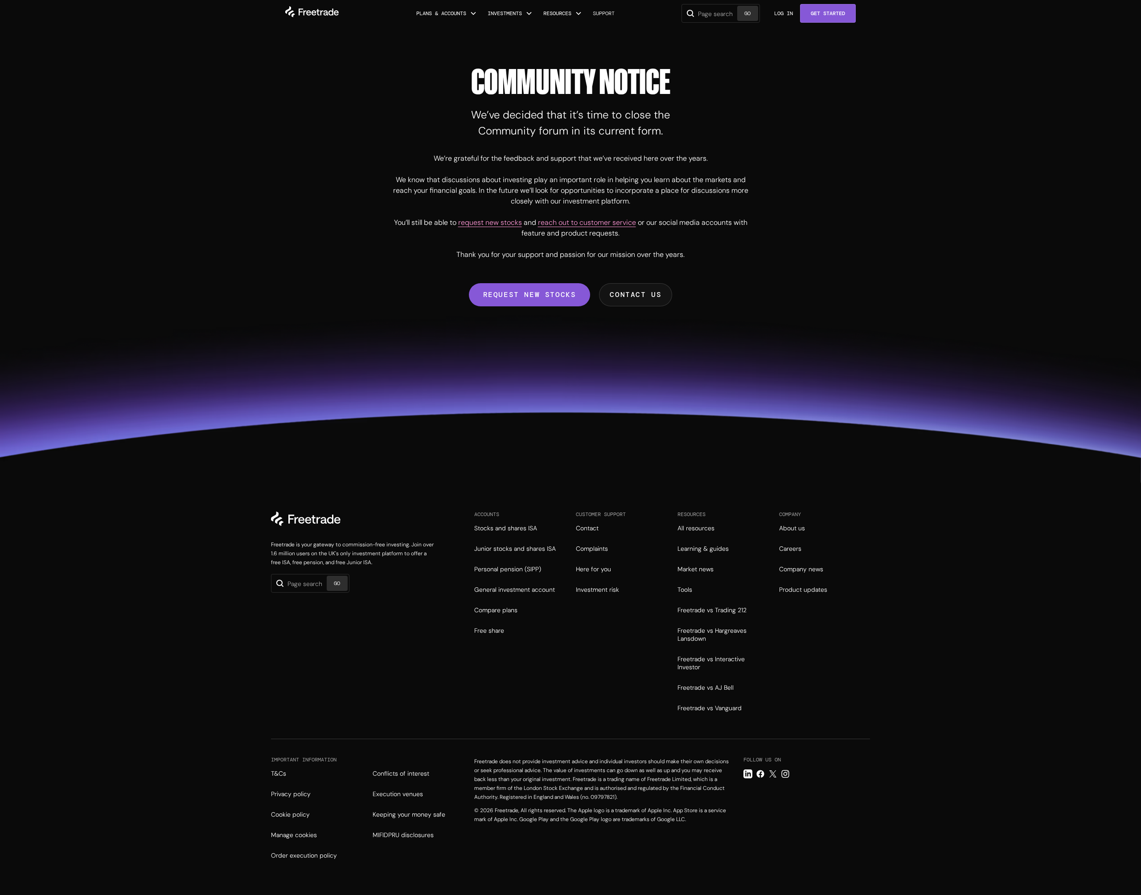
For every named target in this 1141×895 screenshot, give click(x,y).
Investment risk (597, 590)
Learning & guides (703, 549)
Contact (587, 528)
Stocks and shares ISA (505, 528)
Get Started (828, 13)
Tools (684, 590)
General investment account (514, 590)
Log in (783, 13)
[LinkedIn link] (747, 773)
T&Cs (278, 773)
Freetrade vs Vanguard (709, 708)
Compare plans (495, 610)
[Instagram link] (785, 773)
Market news (695, 569)
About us (792, 528)
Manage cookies (294, 835)
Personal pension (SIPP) (507, 569)
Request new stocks (529, 294)
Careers (790, 549)
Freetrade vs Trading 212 (712, 610)
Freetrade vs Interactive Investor (711, 663)
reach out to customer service (587, 222)
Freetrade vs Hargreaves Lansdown (712, 634)
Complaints (592, 549)
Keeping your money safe (409, 814)
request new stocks (490, 222)
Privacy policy (291, 794)
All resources (695, 528)
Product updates (803, 590)
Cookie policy (290, 814)
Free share (489, 630)
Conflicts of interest (401, 773)
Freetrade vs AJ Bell (705, 687)
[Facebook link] (760, 773)
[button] (446, 13)
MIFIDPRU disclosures (403, 835)
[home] (312, 13)
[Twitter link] (772, 773)
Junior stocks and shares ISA (515, 549)
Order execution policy (304, 855)
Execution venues (398, 794)
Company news (801, 569)
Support (604, 13)
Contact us (635, 294)
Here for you (593, 569)
